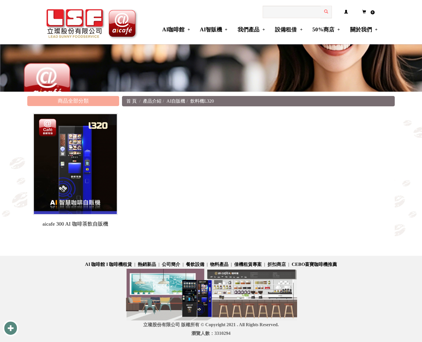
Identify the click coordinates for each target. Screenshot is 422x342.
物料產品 (219, 264)
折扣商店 (277, 264)
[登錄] (346, 12)
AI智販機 (211, 29)
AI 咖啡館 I (97, 264)
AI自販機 (176, 101)
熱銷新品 (147, 264)
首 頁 (131, 101)
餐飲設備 (195, 264)
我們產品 (249, 29)
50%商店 (323, 29)
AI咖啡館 (173, 29)
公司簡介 (171, 264)
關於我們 (361, 29)
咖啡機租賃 (120, 264)
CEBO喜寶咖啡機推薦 (314, 264)
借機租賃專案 (248, 264)
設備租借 (286, 29)
